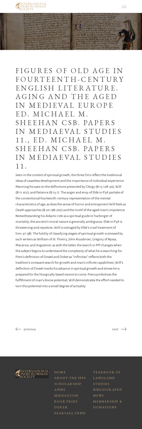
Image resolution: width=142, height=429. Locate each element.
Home (60, 372)
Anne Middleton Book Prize (66, 395)
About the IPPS (70, 378)
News (98, 395)
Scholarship (68, 384)
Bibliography (107, 390)
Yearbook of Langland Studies (107, 378)
